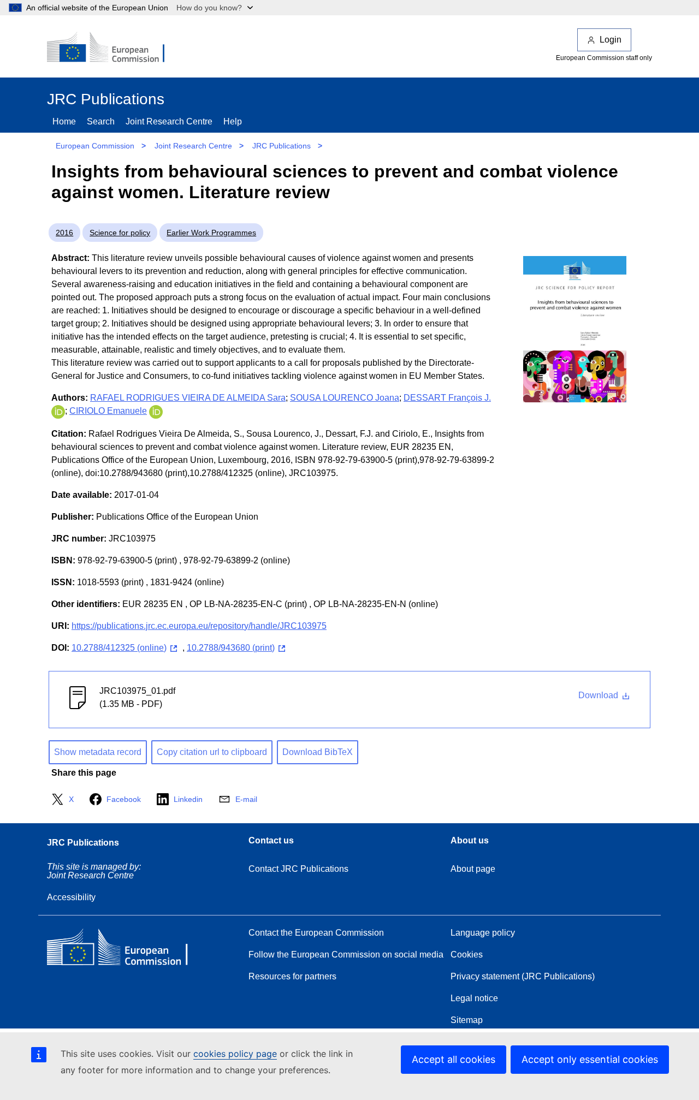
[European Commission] (113, 48)
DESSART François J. (447, 397)
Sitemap (467, 1020)
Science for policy (120, 232)
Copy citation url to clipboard (212, 752)
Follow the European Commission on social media (345, 954)
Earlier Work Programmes (211, 232)
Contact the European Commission (316, 932)
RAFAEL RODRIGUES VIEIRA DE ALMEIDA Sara (188, 397)
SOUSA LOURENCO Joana (344, 397)
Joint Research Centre (169, 121)
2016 (64, 232)
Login (610, 39)
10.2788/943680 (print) (231, 647)
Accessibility (71, 897)
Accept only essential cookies (590, 1059)
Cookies (467, 954)
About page (473, 868)
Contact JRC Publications (298, 868)
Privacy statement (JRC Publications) (523, 976)
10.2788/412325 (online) (119, 647)
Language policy (483, 932)
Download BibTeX (317, 752)
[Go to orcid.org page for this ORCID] (58, 410)
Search (101, 121)
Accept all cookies (453, 1059)
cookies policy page (235, 1053)
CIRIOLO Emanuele (108, 410)
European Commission (95, 145)
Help (232, 121)
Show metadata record (97, 752)
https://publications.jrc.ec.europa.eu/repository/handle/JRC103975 (199, 626)
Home (64, 121)
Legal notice (474, 998)
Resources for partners (292, 976)
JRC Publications (281, 145)
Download (599, 695)
